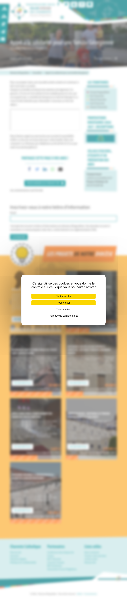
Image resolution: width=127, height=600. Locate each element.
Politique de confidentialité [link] (63, 315)
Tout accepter (63, 296)
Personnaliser (63, 309)
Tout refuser (63, 302)
